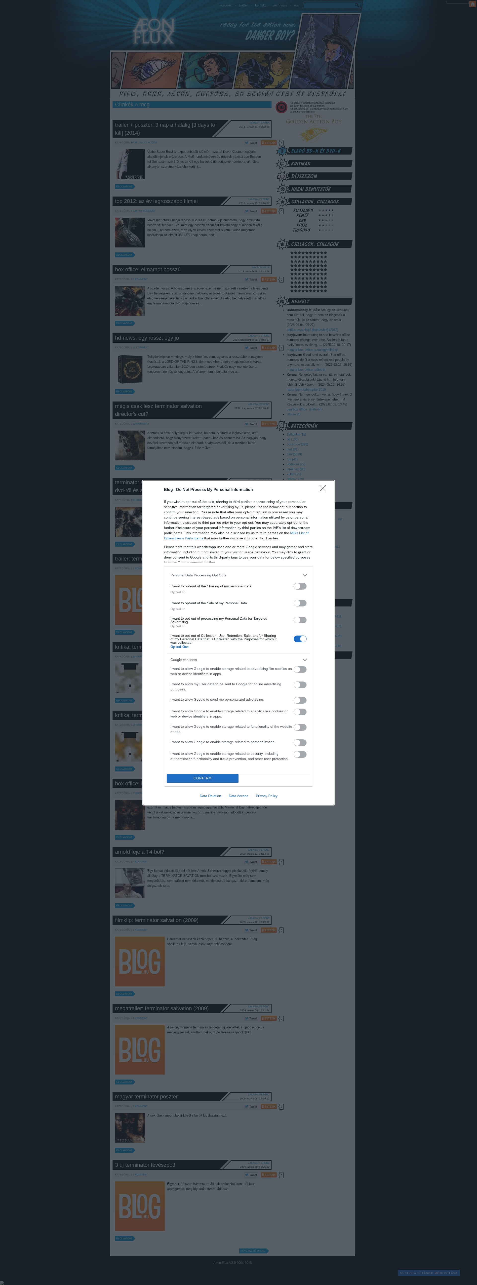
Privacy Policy (267, 796)
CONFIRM (203, 778)
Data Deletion (210, 796)
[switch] (300, 586)
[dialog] (238, 642)
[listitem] (238, 575)
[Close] (324, 490)
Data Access (238, 796)
